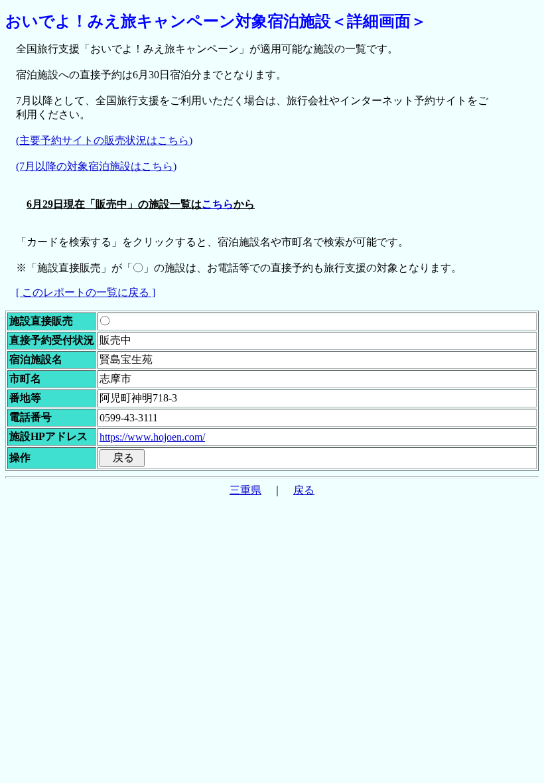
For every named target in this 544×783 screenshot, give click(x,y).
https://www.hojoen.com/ (152, 437)
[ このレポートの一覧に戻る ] (85, 292)
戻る (303, 490)
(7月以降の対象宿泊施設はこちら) (96, 166)
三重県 (245, 490)
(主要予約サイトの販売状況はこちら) (104, 140)
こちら (218, 204)
